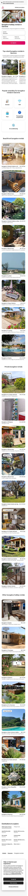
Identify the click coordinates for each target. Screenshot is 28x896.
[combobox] (13, 33)
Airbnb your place (19, 7)
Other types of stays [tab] (6, 826)
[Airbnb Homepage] (3, 7)
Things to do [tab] (17, 826)
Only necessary (13, 883)
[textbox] (7, 38)
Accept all (13, 879)
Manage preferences (13, 886)
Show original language (8, 3)
